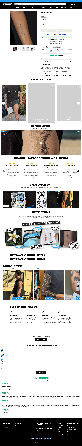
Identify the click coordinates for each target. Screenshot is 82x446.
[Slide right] (36, 48)
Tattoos (16, 7)
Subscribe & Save (61, 425)
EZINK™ (42, 440)
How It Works (63, 7)
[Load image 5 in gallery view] (32, 49)
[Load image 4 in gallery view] (27, 49)
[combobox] (41, 443)
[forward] (78, 171)
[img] (41, 349)
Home (11, 7)
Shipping (46, 21)
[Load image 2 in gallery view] (19, 49)
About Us (59, 427)
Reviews (70, 7)
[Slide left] (11, 48)
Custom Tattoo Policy (71, 427)
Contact (59, 431)
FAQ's (57, 7)
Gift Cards (51, 7)
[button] (44, 14)
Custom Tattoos (24, 7)
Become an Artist (61, 433)
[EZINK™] (8, 4)
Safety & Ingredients (71, 425)
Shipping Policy (70, 431)
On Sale (32, 7)
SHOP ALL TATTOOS (41, 339)
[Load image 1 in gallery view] (15, 49)
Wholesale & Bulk (61, 434)
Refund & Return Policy (71, 429)
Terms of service (70, 434)
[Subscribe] (53, 430)
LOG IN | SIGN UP (73, 4)
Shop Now (6, 206)
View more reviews (41, 372)
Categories (43, 7)
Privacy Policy (69, 433)
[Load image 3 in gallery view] (23, 49)
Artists (37, 7)
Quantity (42, 24)
